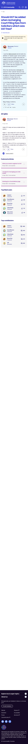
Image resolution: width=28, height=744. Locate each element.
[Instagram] (10, 721)
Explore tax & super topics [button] (10, 694)
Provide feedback (7, 706)
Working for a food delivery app (11, 181)
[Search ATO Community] (19, 7)
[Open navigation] (2, 7)
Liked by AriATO (9, 153)
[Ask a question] (22, 7)
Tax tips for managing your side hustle (11, 172)
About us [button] (4, 697)
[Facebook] (2, 721)
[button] (25, 7)
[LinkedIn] (6, 721)
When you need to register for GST (11, 163)
